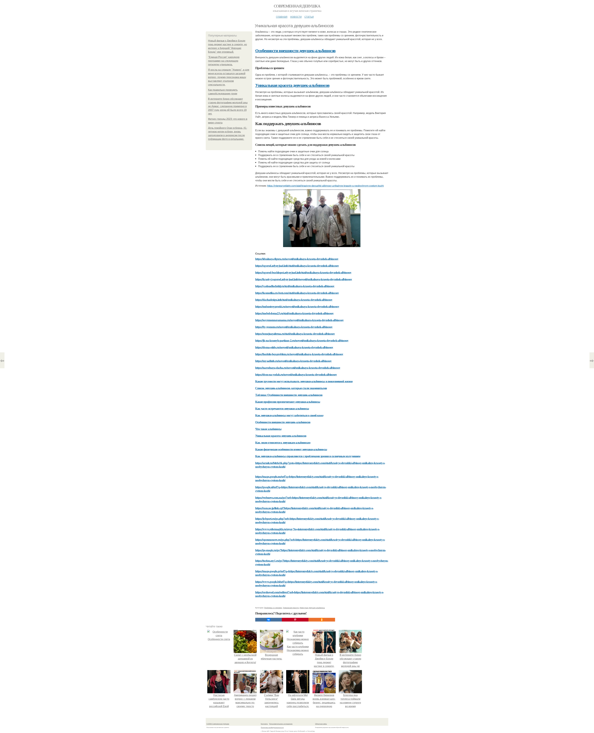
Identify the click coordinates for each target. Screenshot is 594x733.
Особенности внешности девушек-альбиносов (295, 50)
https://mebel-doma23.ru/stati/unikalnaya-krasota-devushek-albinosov (294, 313)
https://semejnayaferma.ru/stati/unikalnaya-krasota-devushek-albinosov (295, 333)
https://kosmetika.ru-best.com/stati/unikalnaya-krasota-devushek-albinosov (297, 293)
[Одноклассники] (321, 620)
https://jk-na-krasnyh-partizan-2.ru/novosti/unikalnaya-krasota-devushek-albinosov (302, 340)
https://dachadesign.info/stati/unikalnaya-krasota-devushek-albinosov (293, 299)
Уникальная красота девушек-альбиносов (292, 85)
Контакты (264, 724)
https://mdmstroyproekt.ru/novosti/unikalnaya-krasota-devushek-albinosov (297, 306)
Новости (296, 16)
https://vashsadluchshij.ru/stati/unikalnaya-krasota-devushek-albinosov (295, 286)
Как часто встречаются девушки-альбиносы (282, 408)
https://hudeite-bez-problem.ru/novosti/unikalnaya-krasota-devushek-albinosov (299, 354)
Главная (281, 16)
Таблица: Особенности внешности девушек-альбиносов (288, 395)
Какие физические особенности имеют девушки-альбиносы (291, 449)
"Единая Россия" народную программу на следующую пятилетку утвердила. (223, 61)
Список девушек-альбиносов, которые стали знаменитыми (291, 388)
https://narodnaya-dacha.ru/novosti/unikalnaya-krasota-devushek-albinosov (297, 367)
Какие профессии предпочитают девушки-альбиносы (287, 402)
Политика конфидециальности (272, 727)
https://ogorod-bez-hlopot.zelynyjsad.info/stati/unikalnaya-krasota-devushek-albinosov (303, 272)
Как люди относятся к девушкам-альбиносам (282, 442)
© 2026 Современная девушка (218, 724)
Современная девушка (297, 6)
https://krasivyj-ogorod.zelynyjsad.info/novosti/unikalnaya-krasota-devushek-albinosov (303, 279)
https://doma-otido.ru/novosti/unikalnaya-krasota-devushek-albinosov (294, 347)
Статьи (309, 16)
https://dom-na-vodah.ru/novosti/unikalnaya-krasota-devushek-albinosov (296, 374)
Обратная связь (321, 724)
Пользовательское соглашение (281, 724)
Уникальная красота (291, 607)
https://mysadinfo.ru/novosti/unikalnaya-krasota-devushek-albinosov (293, 361)
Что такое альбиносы (268, 429)
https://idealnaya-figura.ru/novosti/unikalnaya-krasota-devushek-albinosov (296, 259)
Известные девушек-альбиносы (312, 607)
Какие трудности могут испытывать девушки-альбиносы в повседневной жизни (304, 381)
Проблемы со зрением (273, 607)
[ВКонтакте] (268, 620)
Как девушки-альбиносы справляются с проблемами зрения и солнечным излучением (307, 456)
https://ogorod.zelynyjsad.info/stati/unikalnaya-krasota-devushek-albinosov (297, 265)
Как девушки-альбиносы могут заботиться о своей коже (289, 415)
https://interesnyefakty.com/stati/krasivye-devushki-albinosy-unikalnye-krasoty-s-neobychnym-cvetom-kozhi (325, 185)
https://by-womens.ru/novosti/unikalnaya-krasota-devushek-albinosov (294, 327)
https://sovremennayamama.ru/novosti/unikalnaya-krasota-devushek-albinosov (299, 320)
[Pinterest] (295, 620)
